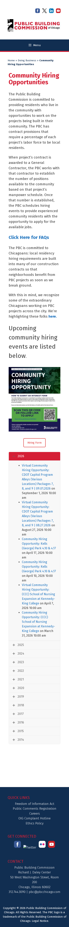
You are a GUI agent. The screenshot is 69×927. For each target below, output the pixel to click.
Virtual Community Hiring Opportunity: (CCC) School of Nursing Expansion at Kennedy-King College (38, 594)
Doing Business (27, 60)
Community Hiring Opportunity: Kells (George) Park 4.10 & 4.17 (39, 543)
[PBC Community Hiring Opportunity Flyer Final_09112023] (34, 399)
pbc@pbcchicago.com (44, 892)
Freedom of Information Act (34, 804)
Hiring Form (34, 442)
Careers (34, 814)
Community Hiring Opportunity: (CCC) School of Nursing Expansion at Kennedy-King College (38, 622)
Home (11, 60)
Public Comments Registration (34, 809)
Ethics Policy (35, 823)
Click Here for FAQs (29, 237)
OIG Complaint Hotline (34, 818)
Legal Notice (40, 921)
